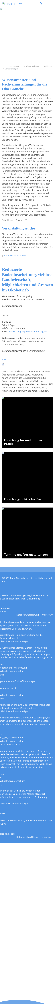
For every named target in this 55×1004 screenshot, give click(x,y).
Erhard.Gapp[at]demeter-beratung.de (28, 331)
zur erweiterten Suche (15, 255)
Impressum (47, 614)
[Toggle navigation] (49, 3)
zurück (5, 359)
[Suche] (41, 3)
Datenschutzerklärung (27, 614)
